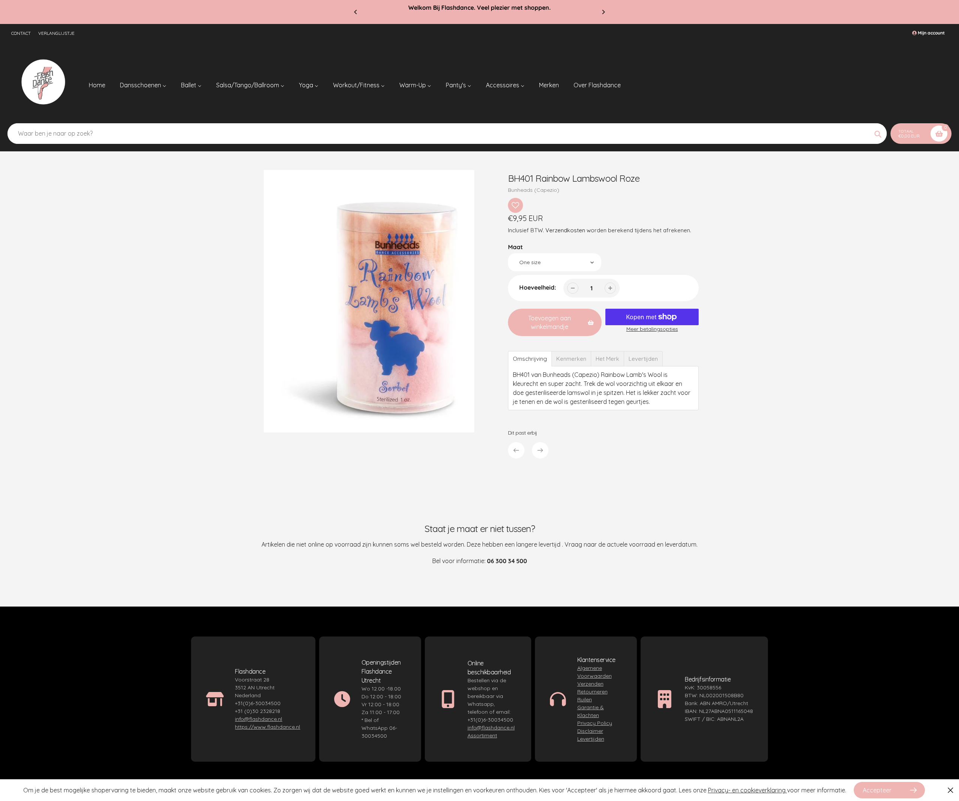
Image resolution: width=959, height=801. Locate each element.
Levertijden (590, 738)
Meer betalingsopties (652, 329)
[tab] (530, 358)
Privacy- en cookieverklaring (747, 790)
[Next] (603, 12)
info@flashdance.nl (258, 719)
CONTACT (21, 33)
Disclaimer (590, 731)
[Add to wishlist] (515, 205)
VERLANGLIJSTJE (56, 33)
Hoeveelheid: (537, 287)
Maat (515, 247)
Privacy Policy (594, 723)
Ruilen (584, 699)
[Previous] (356, 12)
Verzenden (590, 683)
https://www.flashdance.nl (267, 726)
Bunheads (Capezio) (533, 190)
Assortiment (482, 735)
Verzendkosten (565, 230)
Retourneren (592, 691)
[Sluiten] (950, 790)
